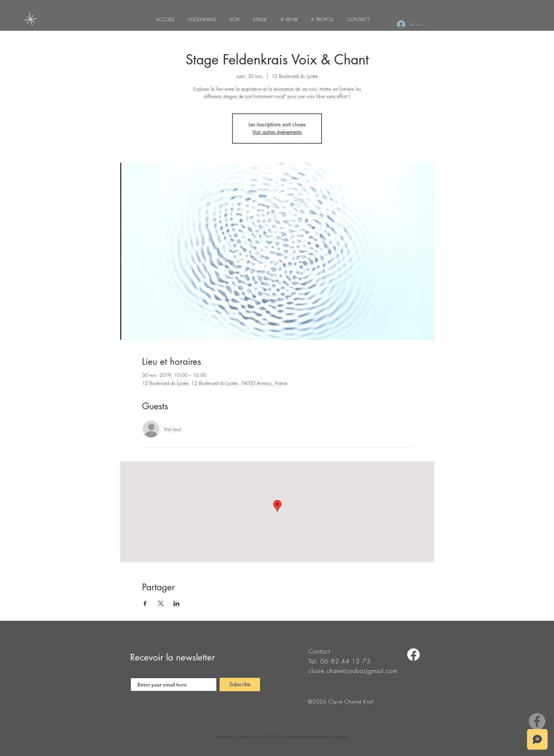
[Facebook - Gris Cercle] (537, 721)
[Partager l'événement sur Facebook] (145, 603)
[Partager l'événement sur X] (161, 603)
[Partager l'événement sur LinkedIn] (176, 603)
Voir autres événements (277, 132)
